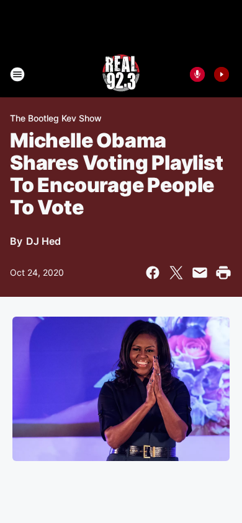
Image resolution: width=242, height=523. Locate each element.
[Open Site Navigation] (17, 74)
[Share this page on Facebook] (152, 272)
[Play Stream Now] (221, 74)
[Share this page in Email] (199, 272)
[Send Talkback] (197, 74)
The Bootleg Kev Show (56, 118)
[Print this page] (223, 272)
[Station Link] (121, 74)
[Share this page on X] (176, 272)
